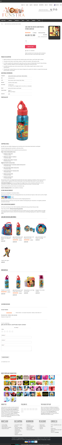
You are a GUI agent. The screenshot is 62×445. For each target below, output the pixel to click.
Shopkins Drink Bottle (5, 290)
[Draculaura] (39, 388)
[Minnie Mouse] (32, 388)
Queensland (17, 429)
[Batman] (26, 382)
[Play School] (7, 382)
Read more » (9, 416)
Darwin (15, 159)
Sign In (22, 4)
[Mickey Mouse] (26, 388)
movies (12, 413)
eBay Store (30, 409)
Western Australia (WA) (8, 173)
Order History (42, 426)
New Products (5, 426)
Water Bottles (24, 75)
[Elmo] (52, 388)
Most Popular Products (6, 427)
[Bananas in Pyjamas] (13, 399)
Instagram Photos (22, 411)
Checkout (50, 4)
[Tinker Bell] (45, 382)
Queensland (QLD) (7, 164)
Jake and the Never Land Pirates (14, 75)
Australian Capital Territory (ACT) (18, 164)
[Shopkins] (45, 377)
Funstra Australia (21, 437)
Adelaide (5, 159)
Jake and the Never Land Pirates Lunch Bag (41, 237)
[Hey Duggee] (7, 377)
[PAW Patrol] (39, 377)
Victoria (16, 433)
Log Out (31, 4)
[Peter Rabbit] (13, 382)
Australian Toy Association (45, 413)
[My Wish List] (53, 10)
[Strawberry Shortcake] (32, 377)
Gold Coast (10, 153)
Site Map (48, 439)
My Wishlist (41, 4)
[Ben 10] (32, 382)
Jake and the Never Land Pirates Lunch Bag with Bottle (6, 238)
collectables (15, 409)
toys (7, 409)
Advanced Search (5, 428)
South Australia (18, 431)
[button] (56, 5)
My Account (36, 4)
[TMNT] (20, 394)
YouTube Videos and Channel (22, 409)
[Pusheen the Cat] (26, 377)
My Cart (46, 4)
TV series (7, 414)
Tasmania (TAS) (16, 170)
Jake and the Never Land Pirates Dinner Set (29, 237)
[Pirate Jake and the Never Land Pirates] (20, 388)
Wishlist (41, 427)
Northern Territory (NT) (8, 176)
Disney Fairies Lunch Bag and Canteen (29, 290)
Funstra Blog (4, 424)
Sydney (10, 156)
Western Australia (18, 434)
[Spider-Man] (13, 394)
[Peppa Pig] (45, 388)
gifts (11, 409)
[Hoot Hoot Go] (52, 377)
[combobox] (45, 10)
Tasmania (17, 432)
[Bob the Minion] (52, 394)
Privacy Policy (29, 428)
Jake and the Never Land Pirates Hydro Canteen (18, 237)
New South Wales (18, 427)
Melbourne (6, 156)
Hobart (11, 159)
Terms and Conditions (36, 439)
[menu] (31, 20)
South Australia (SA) (8, 170)
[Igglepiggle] (7, 399)
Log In (27, 4)
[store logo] (13, 12)
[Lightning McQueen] (39, 382)
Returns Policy (30, 427)
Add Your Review (41, 32)
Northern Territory (18, 428)
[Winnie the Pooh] (39, 394)
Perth (9, 159)
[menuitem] (3, 20)
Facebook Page (25, 409)
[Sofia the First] (7, 394)
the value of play (52, 411)
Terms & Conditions (31, 429)
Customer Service (30, 426)
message (57, 432)
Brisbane (5, 153)
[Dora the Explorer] (7, 388)
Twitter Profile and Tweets (28, 409)
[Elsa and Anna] (13, 388)
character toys (16, 412)
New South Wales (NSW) (8, 167)
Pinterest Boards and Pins (33, 409)
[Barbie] (20, 382)
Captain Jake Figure (5, 260)
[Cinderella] (52, 382)
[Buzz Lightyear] (32, 394)
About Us (28, 424)
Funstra (29, 439)
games (9, 409)
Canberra (14, 156)
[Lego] (13, 377)
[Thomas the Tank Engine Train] (26, 394)
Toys (2, 23)
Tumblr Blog (36, 409)
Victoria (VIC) (16, 167)
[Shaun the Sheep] (20, 377)
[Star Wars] (45, 394)
